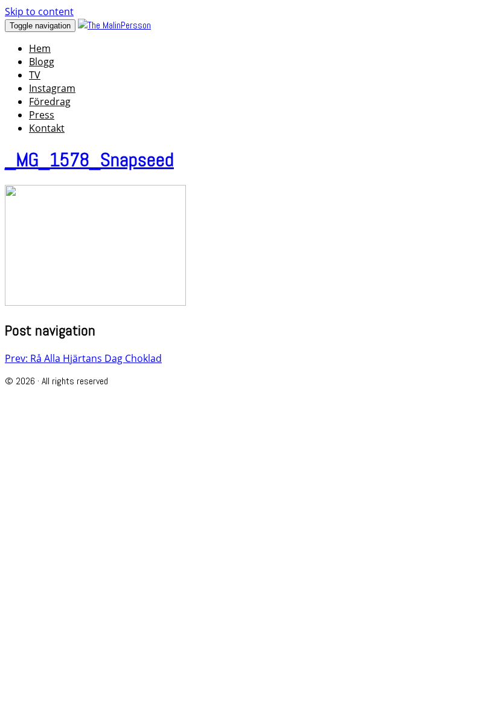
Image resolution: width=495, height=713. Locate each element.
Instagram (52, 88)
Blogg (41, 61)
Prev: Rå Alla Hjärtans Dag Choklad (83, 358)
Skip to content (39, 11)
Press (41, 114)
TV (34, 75)
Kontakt (47, 128)
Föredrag (50, 101)
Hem (40, 48)
